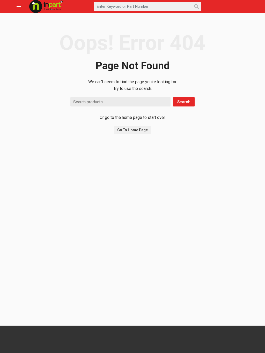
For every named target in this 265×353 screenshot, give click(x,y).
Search (183, 101)
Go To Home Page (132, 130)
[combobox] (147, 6)
